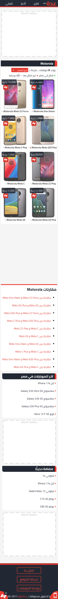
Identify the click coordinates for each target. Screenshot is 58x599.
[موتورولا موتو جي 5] (15, 203)
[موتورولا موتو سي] (15, 167)
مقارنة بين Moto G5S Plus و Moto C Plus (29, 320)
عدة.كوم (22, 596)
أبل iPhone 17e (46, 383)
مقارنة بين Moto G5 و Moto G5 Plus (31, 305)
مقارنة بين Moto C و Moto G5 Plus (32, 367)
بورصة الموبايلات (29, 588)
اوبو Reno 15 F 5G (44, 414)
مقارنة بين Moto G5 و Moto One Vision (30, 343)
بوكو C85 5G (47, 506)
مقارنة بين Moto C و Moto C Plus (33, 351)
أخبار (23, 3)
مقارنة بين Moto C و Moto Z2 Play (32, 328)
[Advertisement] (29, 33)
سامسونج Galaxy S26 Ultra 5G (37, 390)
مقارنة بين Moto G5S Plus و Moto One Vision (26, 359)
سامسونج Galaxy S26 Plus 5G (38, 406)
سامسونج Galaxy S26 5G (40, 398)
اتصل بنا (29, 570)
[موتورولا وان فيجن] (43, 94)
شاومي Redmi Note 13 (41, 491)
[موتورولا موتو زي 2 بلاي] (43, 167)
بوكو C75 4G (47, 498)
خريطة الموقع (29, 579)
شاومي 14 (48, 475)
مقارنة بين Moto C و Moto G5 (35, 336)
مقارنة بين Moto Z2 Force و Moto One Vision (27, 297)
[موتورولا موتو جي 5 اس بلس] (43, 130)
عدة (51, 3)
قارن (36, 3)
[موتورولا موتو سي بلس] (15, 130)
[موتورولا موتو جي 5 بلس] (43, 203)
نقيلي (9, 3)
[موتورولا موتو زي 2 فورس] (15, 94)
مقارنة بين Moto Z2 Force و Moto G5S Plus (27, 313)
